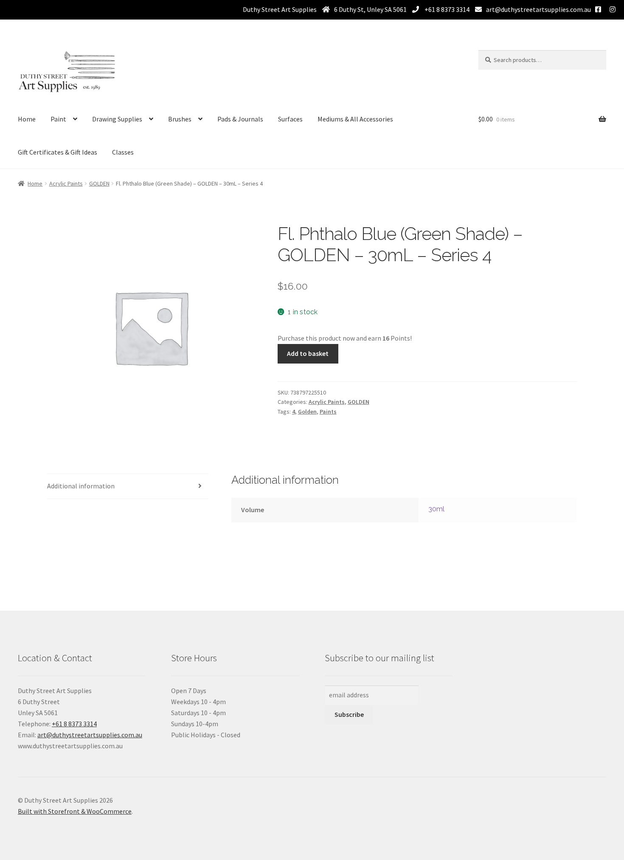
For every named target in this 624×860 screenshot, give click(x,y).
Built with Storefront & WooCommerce (75, 811)
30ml (436, 509)
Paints (328, 411)
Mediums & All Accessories (355, 119)
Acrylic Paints (66, 183)
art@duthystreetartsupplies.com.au (538, 9)
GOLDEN (99, 183)
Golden (307, 411)
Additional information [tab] (81, 486)
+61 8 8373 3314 (446, 9)
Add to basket (308, 353)
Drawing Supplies (117, 119)
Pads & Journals (240, 119)
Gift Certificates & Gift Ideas (57, 152)
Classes (123, 152)
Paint (58, 119)
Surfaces (290, 119)
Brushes (179, 119)
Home (27, 119)
